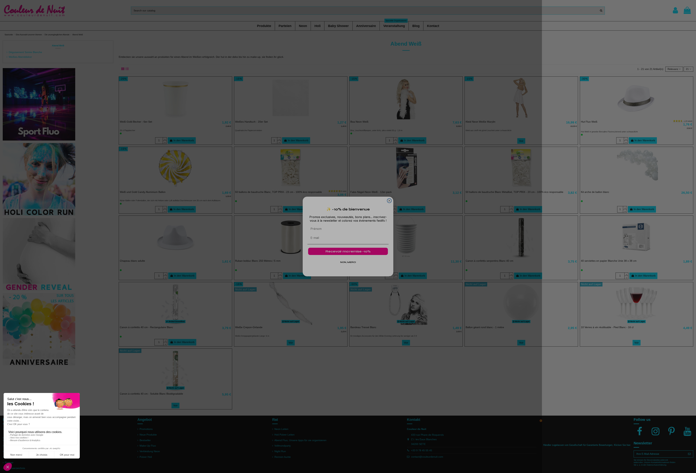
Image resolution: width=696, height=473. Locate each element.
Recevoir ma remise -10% (348, 251)
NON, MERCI (348, 262)
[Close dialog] (389, 200)
